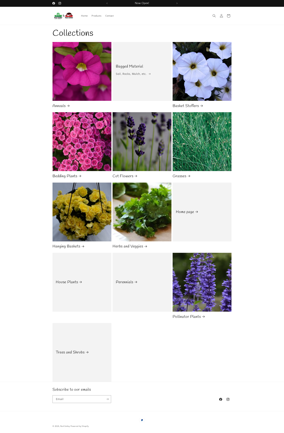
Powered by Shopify (80, 426)
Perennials (124, 282)
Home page (185, 211)
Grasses (179, 176)
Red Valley (65, 426)
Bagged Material (129, 66)
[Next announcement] (177, 3)
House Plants (67, 282)
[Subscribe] (107, 399)
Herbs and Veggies (128, 246)
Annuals (59, 105)
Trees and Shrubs (70, 352)
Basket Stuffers (186, 105)
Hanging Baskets (66, 246)
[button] (214, 15)
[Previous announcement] (107, 3)
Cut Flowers (123, 176)
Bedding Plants (65, 176)
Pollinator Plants (187, 316)
